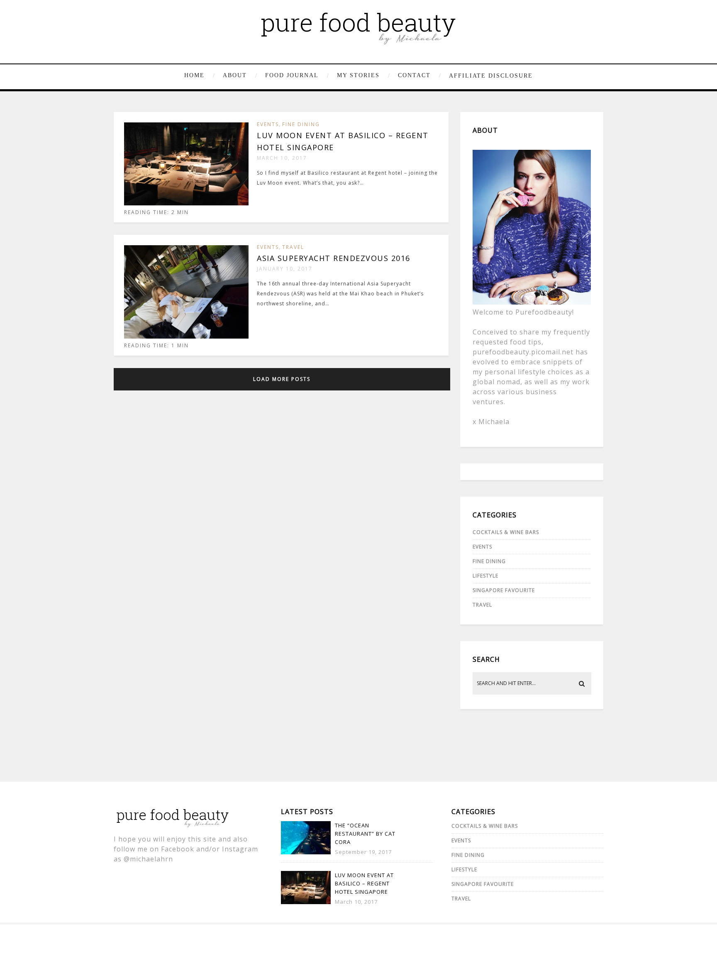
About (235, 75)
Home (194, 75)
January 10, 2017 (284, 268)
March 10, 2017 (282, 157)
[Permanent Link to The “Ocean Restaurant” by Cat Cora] (306, 852)
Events (268, 124)
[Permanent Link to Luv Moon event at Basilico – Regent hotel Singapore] (186, 203)
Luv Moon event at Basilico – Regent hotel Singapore (364, 883)
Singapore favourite (504, 590)
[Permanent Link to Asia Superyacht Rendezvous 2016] (186, 336)
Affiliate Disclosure (491, 76)
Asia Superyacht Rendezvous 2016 (333, 258)
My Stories (358, 75)
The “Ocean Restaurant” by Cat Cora (365, 834)
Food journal (292, 75)
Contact (414, 75)
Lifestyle (485, 575)
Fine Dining (301, 124)
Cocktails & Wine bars (506, 532)
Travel (293, 247)
